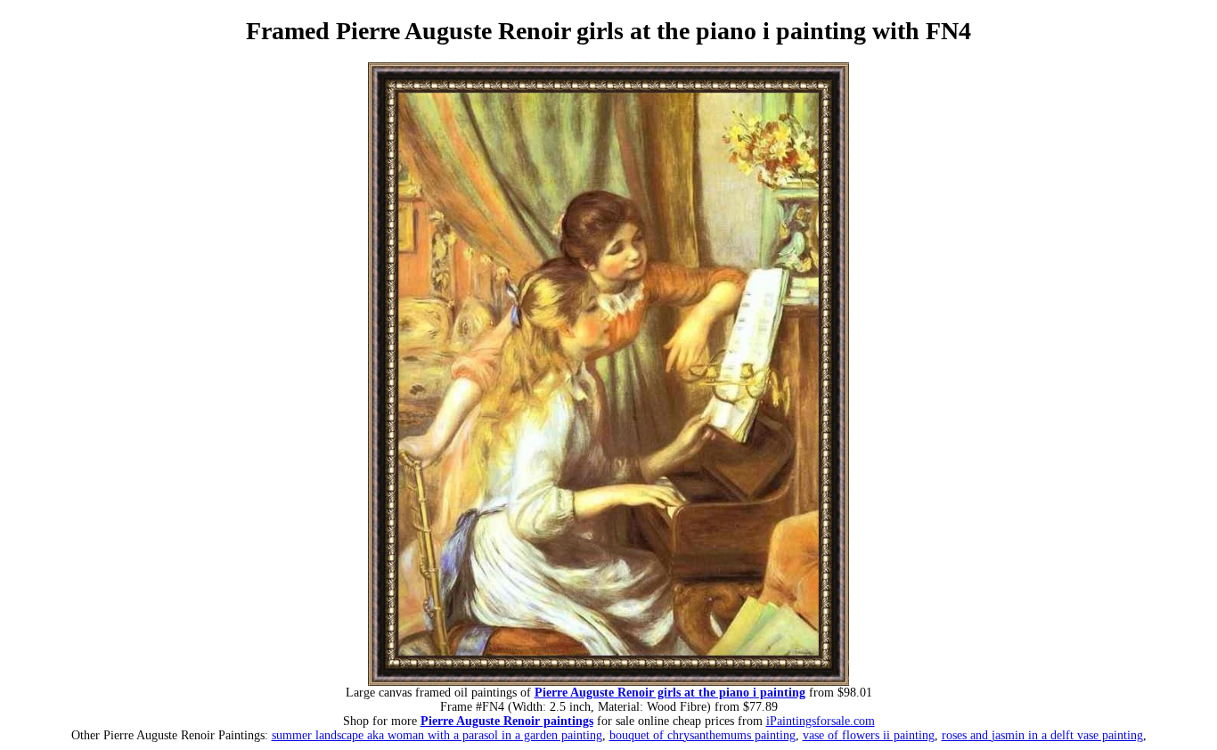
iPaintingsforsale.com (820, 721)
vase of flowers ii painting (869, 735)
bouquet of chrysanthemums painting (702, 735)
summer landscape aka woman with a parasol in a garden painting (437, 735)
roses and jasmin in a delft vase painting (1042, 735)
